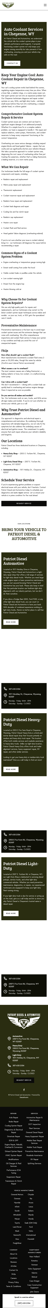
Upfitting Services (34, 1163)
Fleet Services (34, 1128)
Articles (14, 1266)
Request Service (24, 503)
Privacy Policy (13, 1282)
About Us (13, 1254)
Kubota (34, 1273)
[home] (8, 5)
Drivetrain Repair (13, 1136)
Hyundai (17, 1202)
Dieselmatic (24, 1097)
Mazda (30, 1215)
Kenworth (17, 1235)
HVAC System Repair (13, 1155)
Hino (17, 1239)
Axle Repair (13, 1117)
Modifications (13, 1159)
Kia (31, 1198)
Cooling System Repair (13, 1125)
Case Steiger (34, 1281)
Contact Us (12, 63)
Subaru (30, 1211)
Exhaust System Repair (13, 1151)
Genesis (17, 1198)
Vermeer (34, 1265)
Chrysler (31, 1194)
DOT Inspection (34, 1124)
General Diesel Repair (34, 1132)
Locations (13, 1258)
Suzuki (17, 1211)
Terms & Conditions (13, 1286)
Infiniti (17, 1206)
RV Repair (34, 1159)
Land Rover (17, 1227)
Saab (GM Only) (31, 1223)
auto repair (19, 493)
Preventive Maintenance (34, 1151)
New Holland (34, 1256)
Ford (31, 1227)
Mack (17, 1231)
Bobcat (34, 1277)
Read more (11, 622)
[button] (45, 5)
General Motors (17, 1194)
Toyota (17, 1223)
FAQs (13, 1274)
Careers (14, 1278)
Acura (31, 1202)
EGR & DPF (13, 1140)
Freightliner (17, 1243)
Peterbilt (31, 1239)
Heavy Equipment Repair (34, 1136)
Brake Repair (14, 1121)
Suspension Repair (14, 1177)
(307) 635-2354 (24, 1303)
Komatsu (34, 1261)
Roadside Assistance (34, 1155)
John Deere (34, 1292)
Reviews (13, 1262)
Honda (30, 1219)
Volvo (31, 1231)
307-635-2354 (14, 689)
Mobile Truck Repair (34, 1147)
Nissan (17, 1219)
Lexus (31, 1206)
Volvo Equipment (34, 1269)
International (31, 1235)
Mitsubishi (17, 1215)
